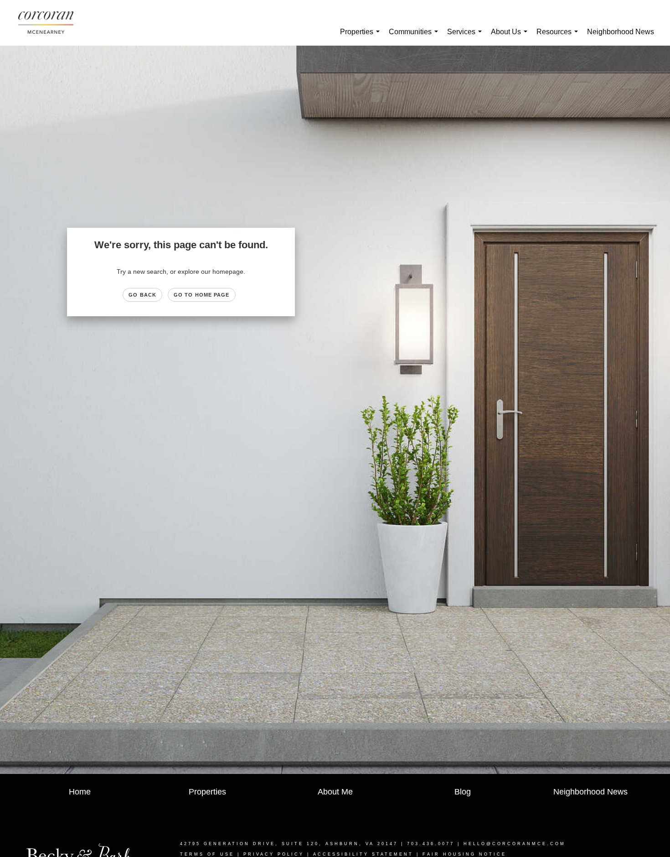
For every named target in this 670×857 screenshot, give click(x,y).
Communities (415, 37)
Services (466, 37)
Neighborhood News (620, 32)
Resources (559, 37)
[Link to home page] (50, 23)
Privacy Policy (273, 854)
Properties (361, 37)
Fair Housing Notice (464, 854)
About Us (511, 37)
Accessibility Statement (363, 854)
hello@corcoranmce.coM (515, 843)
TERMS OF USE (207, 854)
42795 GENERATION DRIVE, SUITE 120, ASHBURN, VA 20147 (289, 843)
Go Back (142, 295)
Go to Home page (202, 295)
